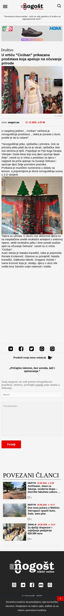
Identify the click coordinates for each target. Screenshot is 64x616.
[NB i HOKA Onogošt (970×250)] (32, 33)
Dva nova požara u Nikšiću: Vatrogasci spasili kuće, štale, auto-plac (44, 510)
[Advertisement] (32, 303)
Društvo (7, 50)
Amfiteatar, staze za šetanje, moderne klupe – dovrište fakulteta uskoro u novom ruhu (44, 490)
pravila (39, 384)
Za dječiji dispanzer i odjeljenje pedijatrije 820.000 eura (40, 530)
